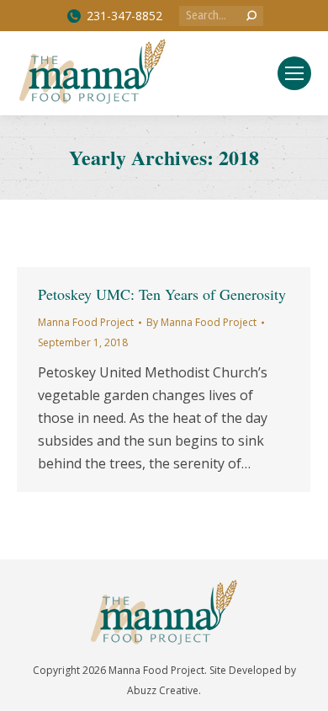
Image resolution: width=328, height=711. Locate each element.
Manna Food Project (86, 322)
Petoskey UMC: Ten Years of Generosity (162, 294)
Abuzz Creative (162, 690)
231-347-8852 (124, 16)
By (201, 322)
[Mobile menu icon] (294, 73)
